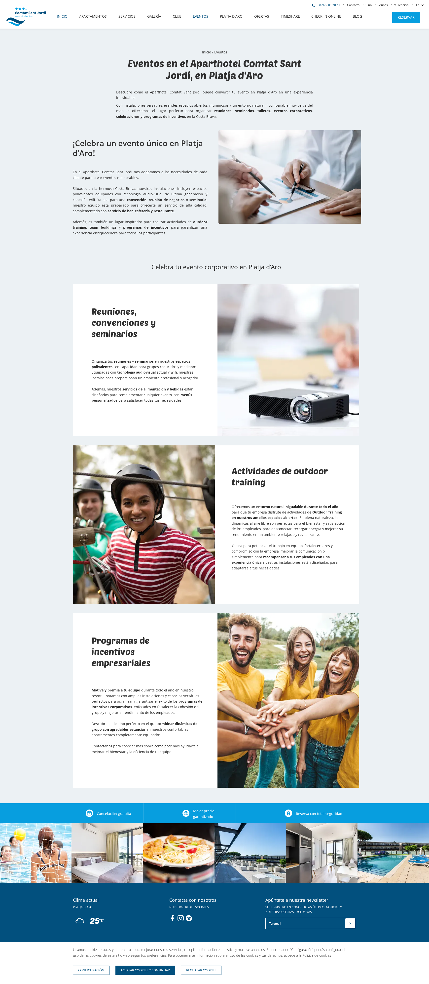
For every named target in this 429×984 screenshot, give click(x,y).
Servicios (127, 16)
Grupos (383, 5)
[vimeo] (189, 918)
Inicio (62, 16)
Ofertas (261, 16)
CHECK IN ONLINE (326, 16)
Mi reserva (401, 5)
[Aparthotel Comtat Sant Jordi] (26, 24)
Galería (154, 16)
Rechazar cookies (201, 970)
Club (368, 5)
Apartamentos (93, 16)
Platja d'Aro (231, 16)
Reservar (406, 17)
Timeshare (290, 16)
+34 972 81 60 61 (328, 5)
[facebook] (172, 918)
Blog (357, 16)
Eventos (200, 16)
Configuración (91, 970)
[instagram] (181, 918)
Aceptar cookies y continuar (145, 970)
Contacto (353, 5)
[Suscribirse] (350, 923)
